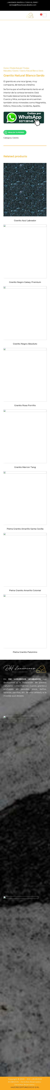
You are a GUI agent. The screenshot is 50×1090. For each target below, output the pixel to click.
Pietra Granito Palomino (25, 652)
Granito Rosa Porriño (25, 405)
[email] (20, 8)
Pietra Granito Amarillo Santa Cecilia (25, 529)
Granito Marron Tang (25, 467)
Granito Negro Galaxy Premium (25, 282)
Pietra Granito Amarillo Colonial (25, 590)
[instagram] (28, 8)
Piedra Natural (16, 68)
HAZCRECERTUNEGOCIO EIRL (25, 1087)
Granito (15, 71)
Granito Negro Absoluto (25, 344)
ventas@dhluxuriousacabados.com (22, 5)
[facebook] (24, 8)
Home (6, 68)
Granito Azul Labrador (25, 220)
